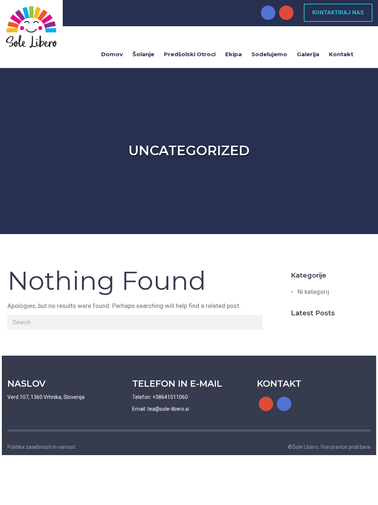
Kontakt (341, 54)
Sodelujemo (269, 54)
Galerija (308, 54)
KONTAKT (279, 383)
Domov (112, 54)
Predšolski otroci (190, 54)
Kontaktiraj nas (338, 12)
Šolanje (143, 54)
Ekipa (233, 54)
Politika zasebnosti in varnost (41, 447)
